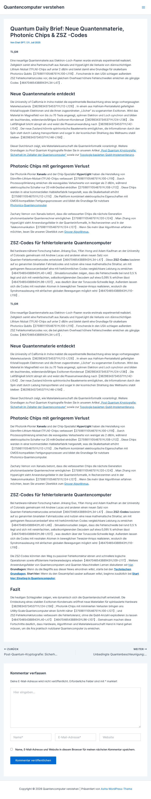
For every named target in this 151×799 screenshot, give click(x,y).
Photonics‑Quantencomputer (28, 205)
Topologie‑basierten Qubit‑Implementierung (107, 155)
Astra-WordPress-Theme (116, 789)
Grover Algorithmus (76, 231)
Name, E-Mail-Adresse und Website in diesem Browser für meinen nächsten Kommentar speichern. (75, 749)
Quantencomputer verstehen (34, 7)
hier (130, 565)
